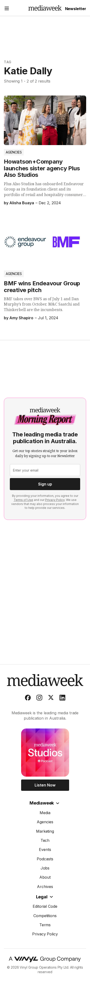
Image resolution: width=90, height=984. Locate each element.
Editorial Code (45, 906)
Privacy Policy (55, 500)
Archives (45, 886)
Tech (45, 840)
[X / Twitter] (51, 698)
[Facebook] (28, 698)
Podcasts (45, 858)
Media (45, 812)
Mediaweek (42, 802)
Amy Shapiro (21, 317)
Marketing (45, 831)
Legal (42, 896)
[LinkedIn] (62, 698)
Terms (45, 924)
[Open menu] (7, 9)
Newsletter (75, 8)
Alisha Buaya (21, 202)
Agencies (14, 152)
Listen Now (45, 785)
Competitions (45, 915)
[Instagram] (39, 698)
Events (45, 849)
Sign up (45, 484)
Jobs (45, 868)
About (45, 877)
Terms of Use (23, 500)
